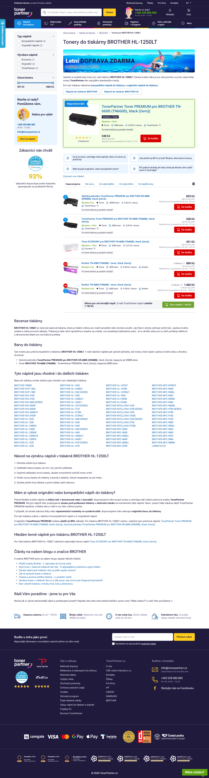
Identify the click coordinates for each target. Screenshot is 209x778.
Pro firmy (162, 3)
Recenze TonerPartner (71, 713)
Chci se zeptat (27, 139)
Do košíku (153, 138)
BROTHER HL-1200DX (25, 425)
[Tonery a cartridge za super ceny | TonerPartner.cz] (23, 12)
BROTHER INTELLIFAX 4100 (120, 405)
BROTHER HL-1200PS (25, 439)
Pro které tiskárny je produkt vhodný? (117, 129)
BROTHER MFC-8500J (117, 435)
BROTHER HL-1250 (70, 395)
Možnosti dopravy (134, 3)
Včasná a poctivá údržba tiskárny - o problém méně (45, 577)
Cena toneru (25, 77)
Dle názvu (89, 184)
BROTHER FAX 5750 (24, 398)
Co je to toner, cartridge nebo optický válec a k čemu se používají (99, 158)
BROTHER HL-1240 (70, 385)
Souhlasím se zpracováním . (136, 643)
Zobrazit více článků (73, 176)
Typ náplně (24, 36)
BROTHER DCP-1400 (24, 392)
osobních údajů (148, 643)
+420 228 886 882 (146, 12)
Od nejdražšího (126, 184)
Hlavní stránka (69, 33)
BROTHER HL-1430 (70, 422)
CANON (110, 692)
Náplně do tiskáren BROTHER (81, 91)
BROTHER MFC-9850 (162, 429)
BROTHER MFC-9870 (162, 435)
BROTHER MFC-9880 (162, 439)
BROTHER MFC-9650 (162, 395)
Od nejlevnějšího (106, 184)
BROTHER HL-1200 (24, 422)
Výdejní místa (66, 679)
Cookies (64, 692)
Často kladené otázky (70, 700)
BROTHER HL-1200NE (25, 432)
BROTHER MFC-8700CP (164, 385)
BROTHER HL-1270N (70, 412)
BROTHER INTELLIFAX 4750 (120, 412)
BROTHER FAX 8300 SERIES (28, 402)
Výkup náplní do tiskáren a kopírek (77, 704)
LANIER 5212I (159, 446)
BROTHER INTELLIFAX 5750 (120, 422)
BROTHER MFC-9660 (162, 402)
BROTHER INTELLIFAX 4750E (121, 415)
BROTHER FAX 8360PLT (26, 412)
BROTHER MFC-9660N (163, 405)
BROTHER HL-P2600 (116, 402)
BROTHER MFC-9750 (162, 415)
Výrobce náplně (27, 54)
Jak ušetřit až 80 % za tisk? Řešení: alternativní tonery (165, 158)
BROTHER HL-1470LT (117, 385)
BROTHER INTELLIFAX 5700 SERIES (124, 419)
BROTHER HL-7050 (115, 395)
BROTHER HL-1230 (24, 446)
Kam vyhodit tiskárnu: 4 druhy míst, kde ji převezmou (46, 583)
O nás (109, 666)
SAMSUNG (111, 696)
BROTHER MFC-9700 (162, 412)
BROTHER (103, 33)
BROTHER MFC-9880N (163, 442)
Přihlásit (170, 14)
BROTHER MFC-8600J (117, 442)
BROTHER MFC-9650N (163, 398)
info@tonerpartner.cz (28, 132)
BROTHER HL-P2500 (116, 398)
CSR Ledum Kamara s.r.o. (119, 670)
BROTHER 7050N (23, 385)
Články (150, 3)
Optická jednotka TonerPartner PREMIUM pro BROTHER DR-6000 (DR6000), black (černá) (109, 524)
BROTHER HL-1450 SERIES (74, 429)
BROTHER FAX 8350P (25, 405)
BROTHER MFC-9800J (163, 425)
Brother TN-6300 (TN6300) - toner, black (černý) (106, 263)
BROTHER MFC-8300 (116, 429)
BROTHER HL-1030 (24, 419)
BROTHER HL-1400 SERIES (74, 419)
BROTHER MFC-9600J (163, 392)
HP (107, 687)
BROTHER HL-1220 (24, 442)
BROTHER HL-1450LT (71, 439)
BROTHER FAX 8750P (25, 415)
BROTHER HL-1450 (70, 432)
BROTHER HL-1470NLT (118, 392)
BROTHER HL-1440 (70, 425)
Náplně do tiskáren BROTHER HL (121, 91)
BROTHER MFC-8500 (116, 432)
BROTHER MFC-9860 (162, 432)
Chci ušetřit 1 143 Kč (180, 304)
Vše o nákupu (68, 660)
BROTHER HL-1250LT (71, 402)
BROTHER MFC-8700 (116, 446)
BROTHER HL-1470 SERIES (74, 442)
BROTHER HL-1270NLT (72, 415)
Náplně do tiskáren (87, 33)
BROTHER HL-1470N (116, 388)
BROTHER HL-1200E (24, 429)
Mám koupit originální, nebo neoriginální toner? (96, 169)
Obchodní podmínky (70, 683)
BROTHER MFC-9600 (162, 388)
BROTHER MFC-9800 (162, 422)
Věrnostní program (69, 696)
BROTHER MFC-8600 (116, 439)
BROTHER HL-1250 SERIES (74, 392)
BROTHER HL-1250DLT (72, 398)
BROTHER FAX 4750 (24, 395)
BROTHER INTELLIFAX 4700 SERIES (124, 409)
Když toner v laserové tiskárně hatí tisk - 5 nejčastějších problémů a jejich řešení (59, 567)
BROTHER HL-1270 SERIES (74, 405)
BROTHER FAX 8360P (25, 409)
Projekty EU (65, 709)
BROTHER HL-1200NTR (26, 435)
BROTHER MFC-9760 (162, 419)
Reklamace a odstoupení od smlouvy (78, 670)
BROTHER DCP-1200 (24, 388)
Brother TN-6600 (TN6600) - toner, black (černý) (106, 284)
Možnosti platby (68, 674)
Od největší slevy (145, 184)
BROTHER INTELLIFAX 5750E (121, 425)
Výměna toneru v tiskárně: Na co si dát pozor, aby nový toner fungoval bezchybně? (61, 580)
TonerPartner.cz (115, 660)
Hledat (109, 12)
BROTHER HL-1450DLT (72, 435)
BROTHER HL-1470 (70, 446)
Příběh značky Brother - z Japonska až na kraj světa (45, 563)
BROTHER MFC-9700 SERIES (166, 409)
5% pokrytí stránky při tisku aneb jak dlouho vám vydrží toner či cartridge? (165, 168)
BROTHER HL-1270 (70, 409)
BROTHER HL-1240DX (71, 388)
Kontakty (174, 3)
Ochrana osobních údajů (72, 687)
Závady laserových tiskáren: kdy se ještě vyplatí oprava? (47, 570)
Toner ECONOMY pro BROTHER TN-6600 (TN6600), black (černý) (115, 241)
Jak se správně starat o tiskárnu (35, 573)
